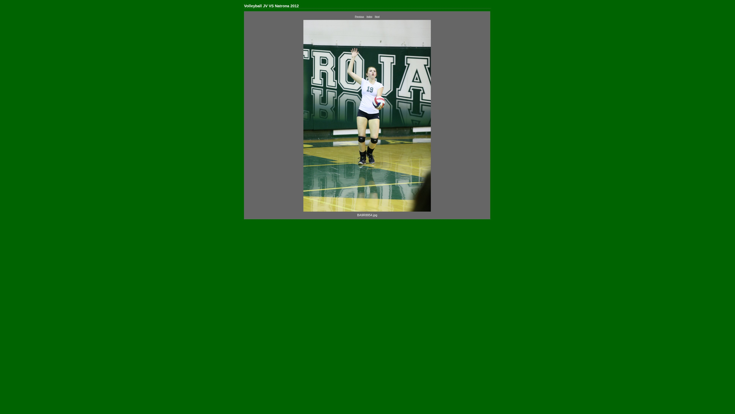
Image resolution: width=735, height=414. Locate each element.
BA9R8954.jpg (367, 215)
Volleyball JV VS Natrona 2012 (271, 6)
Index (369, 16)
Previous (359, 16)
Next (377, 16)
